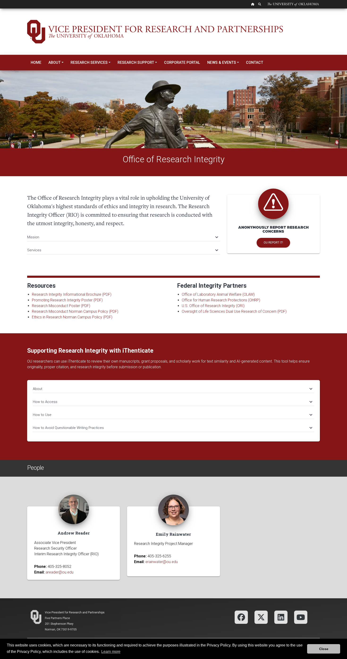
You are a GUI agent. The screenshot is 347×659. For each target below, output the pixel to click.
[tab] (123, 234)
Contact (254, 62)
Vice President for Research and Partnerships (75, 612)
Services (122, 250)
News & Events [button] (221, 62)
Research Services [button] (89, 62)
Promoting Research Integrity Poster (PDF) (67, 300)
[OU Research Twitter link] (261, 617)
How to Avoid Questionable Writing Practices (172, 428)
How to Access (172, 402)
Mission (122, 237)
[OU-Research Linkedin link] (280, 617)
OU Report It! (273, 242)
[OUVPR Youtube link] (300, 617)
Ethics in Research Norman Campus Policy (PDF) (72, 317)
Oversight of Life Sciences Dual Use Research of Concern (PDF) (234, 311)
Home (36, 62)
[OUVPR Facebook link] (241, 617)
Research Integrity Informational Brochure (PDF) (71, 294)
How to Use (172, 415)
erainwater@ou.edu (161, 562)
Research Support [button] (136, 62)
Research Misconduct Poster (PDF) (61, 306)
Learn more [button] (110, 652)
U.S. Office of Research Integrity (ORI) (213, 306)
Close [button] (323, 649)
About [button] (54, 62)
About (172, 389)
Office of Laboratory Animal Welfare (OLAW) (218, 294)
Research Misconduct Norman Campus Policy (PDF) (75, 311)
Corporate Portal (182, 62)
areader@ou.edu (59, 572)
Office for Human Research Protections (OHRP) (221, 300)
